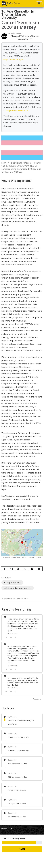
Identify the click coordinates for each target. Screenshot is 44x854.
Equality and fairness (12, 582)
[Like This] (6, 637)
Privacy (4, 829)
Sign (22, 849)
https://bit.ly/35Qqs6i (13, 59)
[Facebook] (11, 829)
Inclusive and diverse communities (17, 588)
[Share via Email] (11, 569)
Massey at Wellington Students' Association (25, 37)
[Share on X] (18, 569)
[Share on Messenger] (32, 569)
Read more (37, 699)
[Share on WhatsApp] (25, 569)
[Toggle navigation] (39, 3)
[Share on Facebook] (4, 569)
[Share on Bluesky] (39, 569)
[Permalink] (15, 637)
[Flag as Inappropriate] (11, 637)
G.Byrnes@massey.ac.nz (17, 110)
